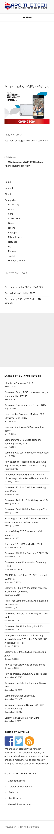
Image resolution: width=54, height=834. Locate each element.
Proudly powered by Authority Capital (22, 827)
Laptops (12, 232)
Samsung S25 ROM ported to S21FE (23, 544)
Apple (11, 209)
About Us (9, 194)
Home (7, 182)
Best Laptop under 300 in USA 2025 (23, 287)
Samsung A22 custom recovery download (26, 452)
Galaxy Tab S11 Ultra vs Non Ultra (21, 717)
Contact (8, 188)
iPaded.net (13, 792)
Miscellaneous (16, 237)
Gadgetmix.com (16, 780)
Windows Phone (17, 260)
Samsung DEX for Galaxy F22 (19, 695)
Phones (12, 251)
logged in (23, 140)
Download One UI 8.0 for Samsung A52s (25, 509)
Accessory (13, 204)
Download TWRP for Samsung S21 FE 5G (26, 553)
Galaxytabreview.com (19, 804)
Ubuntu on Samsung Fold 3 (18, 383)
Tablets (12, 256)
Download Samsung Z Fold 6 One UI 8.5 (25, 405)
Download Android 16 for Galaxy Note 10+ (26, 500)
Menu (29, 17)
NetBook (12, 242)
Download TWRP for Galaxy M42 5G (23, 626)
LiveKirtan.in (14, 798)
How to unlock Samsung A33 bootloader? (26, 674)
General (12, 223)
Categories (10, 200)
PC (9, 246)
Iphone (11, 228)
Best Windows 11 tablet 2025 (19, 293)
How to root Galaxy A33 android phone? (25, 664)
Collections (14, 218)
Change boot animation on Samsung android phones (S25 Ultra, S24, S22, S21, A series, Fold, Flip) (26, 639)
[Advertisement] (27, 50)
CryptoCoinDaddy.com (20, 786)
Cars (10, 213)
